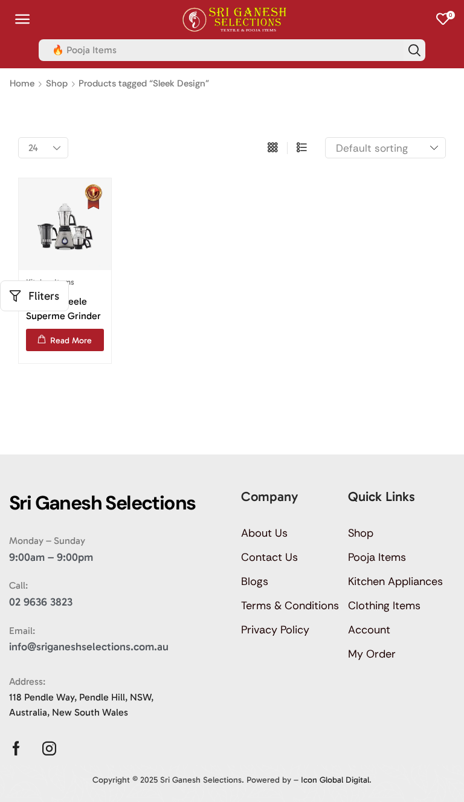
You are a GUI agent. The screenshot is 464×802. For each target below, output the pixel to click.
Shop (57, 83)
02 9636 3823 (40, 602)
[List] (302, 148)
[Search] (414, 50)
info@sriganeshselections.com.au (89, 646)
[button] (22, 19)
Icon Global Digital (335, 780)
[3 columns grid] (273, 148)
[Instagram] (49, 748)
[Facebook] (16, 748)
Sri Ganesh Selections (201, 780)
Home (22, 83)
